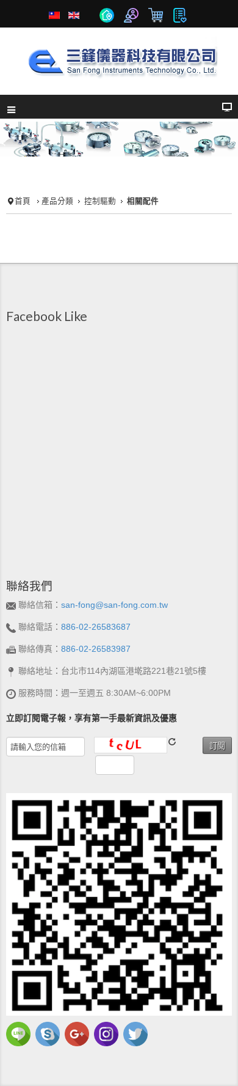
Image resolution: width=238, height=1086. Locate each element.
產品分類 (57, 201)
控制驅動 (100, 201)
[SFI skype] (47, 1033)
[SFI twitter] (135, 1033)
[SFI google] (77, 1033)
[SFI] (119, 59)
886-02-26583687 (96, 627)
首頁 (23, 201)
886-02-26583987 (96, 649)
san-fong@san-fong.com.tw (114, 605)
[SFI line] (18, 1033)
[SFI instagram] (106, 1033)
